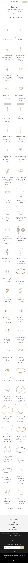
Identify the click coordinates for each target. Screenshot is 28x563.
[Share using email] (21, 17)
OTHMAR (15, 551)
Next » (20, 508)
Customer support (6, 533)
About (24, 533)
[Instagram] (15, 540)
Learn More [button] (20, 557)
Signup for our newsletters (14, 544)
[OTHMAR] (14, 2)
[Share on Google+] (19, 17)
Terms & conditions (16, 533)
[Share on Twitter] (13, 17)
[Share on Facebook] (10, 17)
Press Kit (10, 535)
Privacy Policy (17, 535)
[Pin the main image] (16, 17)
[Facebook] (12, 540)
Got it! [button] (14, 560)
